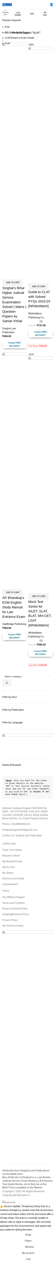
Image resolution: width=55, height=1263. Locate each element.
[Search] (51, 5)
